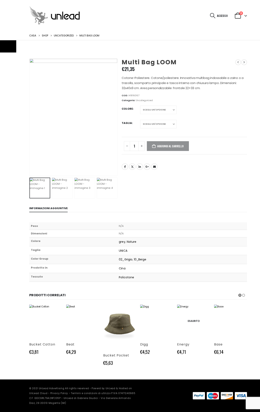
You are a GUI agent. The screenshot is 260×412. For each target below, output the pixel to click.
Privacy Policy (59, 393)
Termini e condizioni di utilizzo (91, 393)
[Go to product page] (45, 321)
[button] (213, 15)
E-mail (154, 166)
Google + (147, 166)
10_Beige (140, 259)
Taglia (127, 123)
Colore (127, 109)
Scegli (55, 311)
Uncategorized (144, 100)
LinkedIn (139, 166)
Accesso (222, 16)
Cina (122, 268)
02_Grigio (125, 259)
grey (122, 242)
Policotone (126, 277)
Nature (131, 242)
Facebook (125, 166)
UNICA (123, 251)
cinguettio (132, 166)
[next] (244, 62)
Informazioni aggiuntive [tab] (48, 208)
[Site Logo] (54, 15)
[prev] (238, 62)
